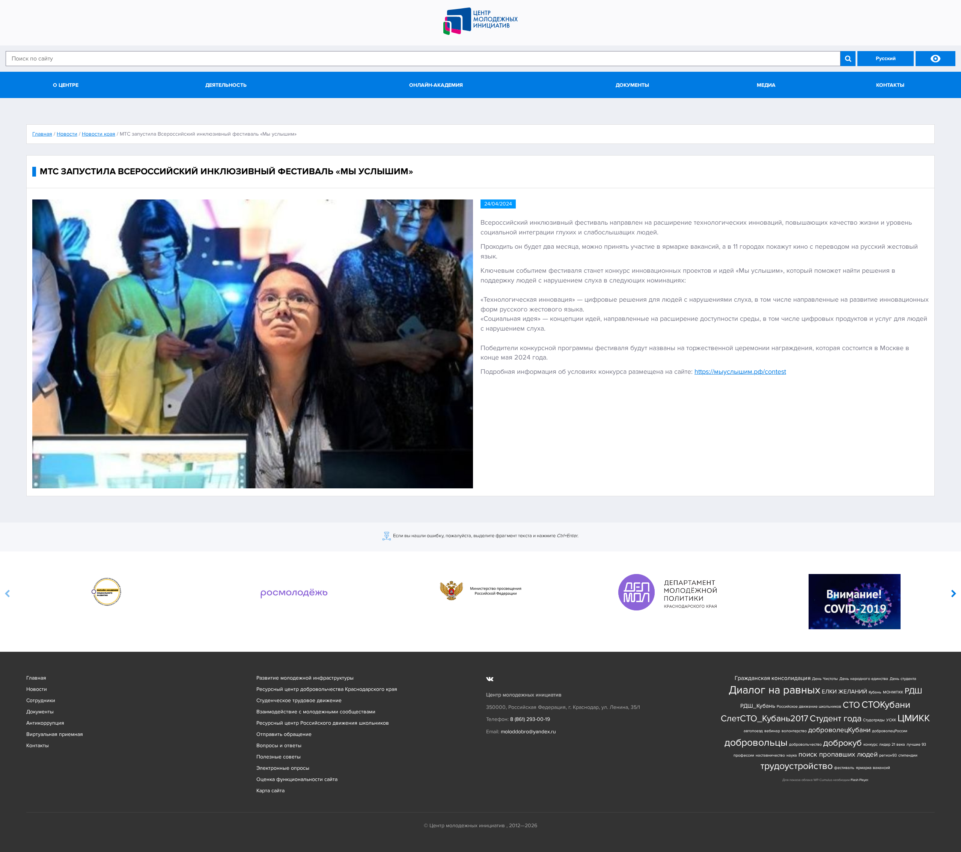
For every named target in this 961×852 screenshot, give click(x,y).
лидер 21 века (892, 744)
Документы (632, 85)
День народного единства (863, 678)
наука (791, 755)
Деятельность (226, 85)
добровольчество (805, 744)
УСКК (891, 720)
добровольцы (756, 742)
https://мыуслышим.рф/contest (740, 371)
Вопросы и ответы (278, 745)
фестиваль (844, 767)
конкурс (870, 744)
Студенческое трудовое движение (299, 700)
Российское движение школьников (809, 706)
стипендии (907, 755)
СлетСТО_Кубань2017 (764, 718)
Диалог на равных (774, 690)
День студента (903, 678)
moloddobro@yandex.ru (528, 731)
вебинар (772, 730)
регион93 (888, 755)
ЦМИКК (914, 718)
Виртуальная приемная (54, 734)
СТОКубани (886, 705)
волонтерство (794, 730)
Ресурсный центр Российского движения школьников (322, 723)
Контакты (890, 85)
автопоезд (753, 730)
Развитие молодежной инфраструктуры (305, 678)
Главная (36, 678)
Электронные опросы (282, 768)
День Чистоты (825, 678)
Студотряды (874, 720)
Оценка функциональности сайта (296, 779)
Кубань (875, 692)
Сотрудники (40, 700)
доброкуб (842, 742)
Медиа (766, 85)
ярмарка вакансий (873, 767)
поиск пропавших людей (838, 754)
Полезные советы (278, 757)
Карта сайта (270, 790)
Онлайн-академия (436, 85)
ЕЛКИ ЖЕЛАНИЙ (844, 691)
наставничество (770, 755)
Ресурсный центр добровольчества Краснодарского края (326, 689)
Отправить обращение (284, 734)
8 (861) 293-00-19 (530, 719)
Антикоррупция (45, 723)
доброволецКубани (839, 730)
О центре (65, 85)
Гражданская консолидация (772, 678)
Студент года (836, 718)
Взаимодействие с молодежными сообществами (315, 711)
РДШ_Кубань (757, 706)
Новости (36, 689)
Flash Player (859, 780)
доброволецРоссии (889, 730)
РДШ (913, 691)
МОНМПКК (893, 692)
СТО (851, 704)
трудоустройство (797, 766)
